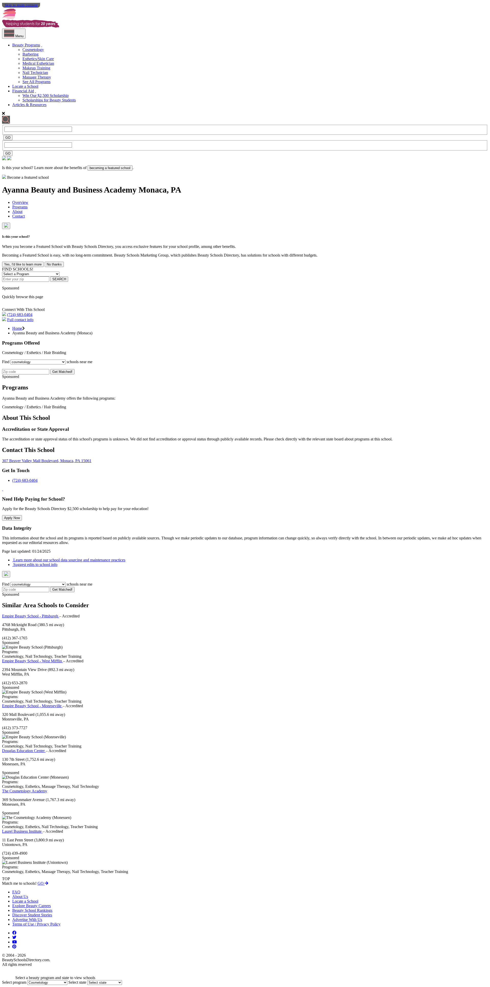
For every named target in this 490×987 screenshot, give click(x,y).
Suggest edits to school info (34, 564)
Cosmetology (33, 49)
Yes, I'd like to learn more (23, 264)
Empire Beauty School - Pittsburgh (30, 616)
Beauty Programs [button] (26, 45)
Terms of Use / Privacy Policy (36, 924)
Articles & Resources (29, 105)
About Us (20, 896)
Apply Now (12, 518)
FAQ (16, 892)
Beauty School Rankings (32, 910)
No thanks (54, 264)
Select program (14, 982)
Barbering (30, 54)
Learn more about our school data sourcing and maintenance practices (68, 560)
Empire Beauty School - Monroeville (32, 706)
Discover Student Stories (32, 915)
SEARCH (59, 279)
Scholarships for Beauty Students (49, 100)
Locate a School (25, 86)
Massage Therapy (36, 77)
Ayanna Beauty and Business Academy (70, 189)
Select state (77, 982)
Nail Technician (35, 72)
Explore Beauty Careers (31, 906)
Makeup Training (36, 68)
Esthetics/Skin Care (38, 59)
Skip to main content (21, 5)
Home (17, 328)
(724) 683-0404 (19, 314)
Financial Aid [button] (23, 91)
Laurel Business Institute (22, 831)
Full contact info (20, 320)
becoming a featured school (110, 168)
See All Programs (36, 82)
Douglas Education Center (24, 751)
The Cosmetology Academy (24, 791)
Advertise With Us (27, 919)
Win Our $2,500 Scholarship (45, 95)
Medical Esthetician (38, 63)
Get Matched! (62, 372)
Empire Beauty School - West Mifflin (32, 661)
